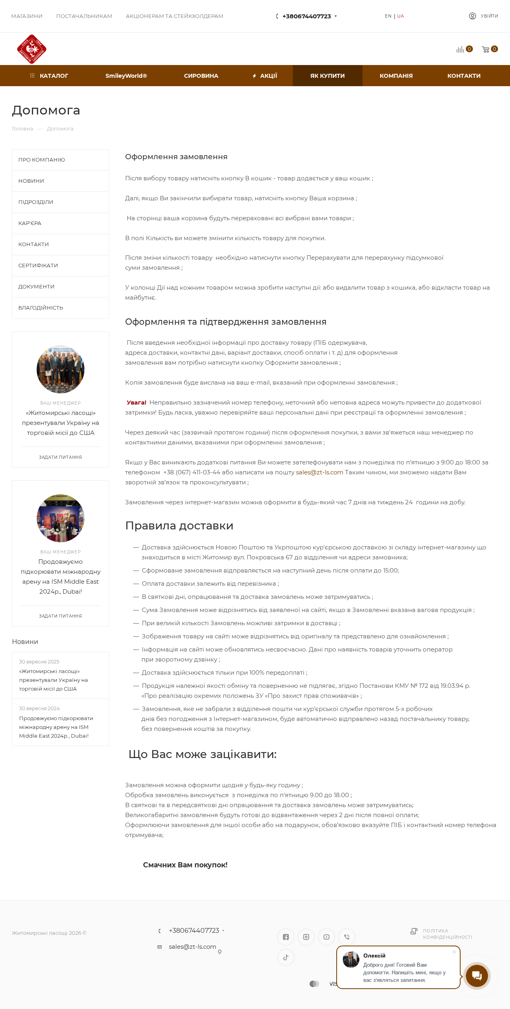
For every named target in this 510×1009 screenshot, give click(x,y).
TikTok (285, 957)
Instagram (306, 937)
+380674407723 (306, 16)
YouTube (326, 937)
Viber (346, 937)
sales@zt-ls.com (319, 472)
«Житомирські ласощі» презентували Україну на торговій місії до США (60, 422)
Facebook (285, 937)
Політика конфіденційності (448, 934)
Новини (25, 642)
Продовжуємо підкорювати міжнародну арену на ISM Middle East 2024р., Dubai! (56, 727)
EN (388, 16)
